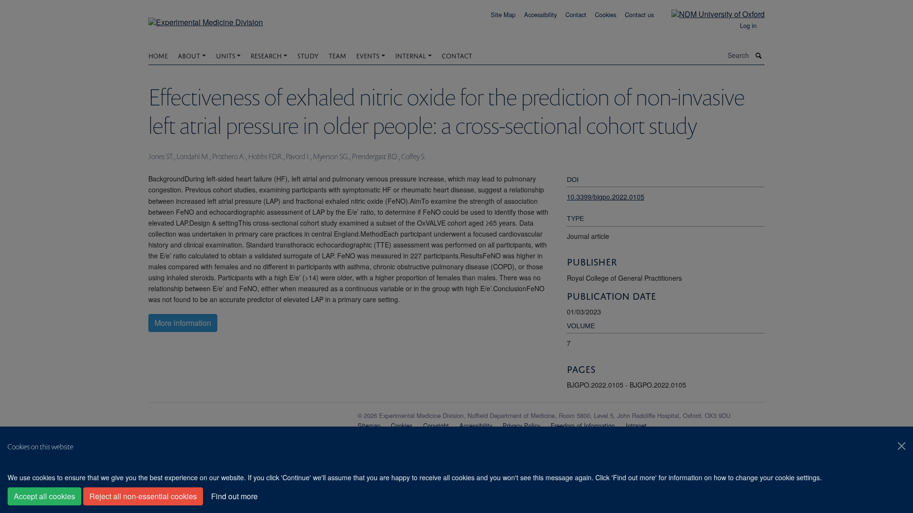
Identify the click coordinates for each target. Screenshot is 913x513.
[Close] (901, 446)
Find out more (234, 496)
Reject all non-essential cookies (143, 496)
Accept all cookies (44, 496)
